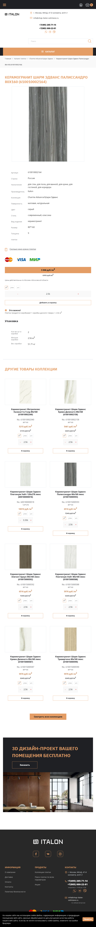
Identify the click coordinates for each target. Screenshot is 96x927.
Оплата (8, 882)
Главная (8, 59)
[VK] (48, 854)
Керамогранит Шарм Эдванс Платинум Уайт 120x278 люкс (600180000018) (25, 494)
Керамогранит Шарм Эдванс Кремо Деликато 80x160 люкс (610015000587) (25, 659)
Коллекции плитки (43, 872)
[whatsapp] (45, 32)
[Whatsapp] (74, 890)
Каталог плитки (20, 59)
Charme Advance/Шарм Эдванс (41, 59)
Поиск (90, 41)
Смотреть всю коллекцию (48, 716)
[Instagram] (60, 854)
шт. (18, 287)
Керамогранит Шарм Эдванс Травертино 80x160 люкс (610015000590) (70, 659)
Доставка (9, 877)
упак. (12, 287)
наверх (89, 899)
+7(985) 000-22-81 (47, 28)
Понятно (88, 919)
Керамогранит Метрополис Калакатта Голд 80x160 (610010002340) (25, 412)
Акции (37, 884)
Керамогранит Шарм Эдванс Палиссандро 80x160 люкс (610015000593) (70, 494)
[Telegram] (49, 32)
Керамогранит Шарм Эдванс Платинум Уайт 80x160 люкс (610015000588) (70, 577)
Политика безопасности (15, 891)
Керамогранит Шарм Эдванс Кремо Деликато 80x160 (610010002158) (70, 412)
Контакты (9, 887)
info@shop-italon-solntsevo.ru (46, 18)
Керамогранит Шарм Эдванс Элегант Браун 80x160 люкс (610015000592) (25, 577)
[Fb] (36, 854)
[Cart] (80, 4)
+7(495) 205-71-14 (47, 24)
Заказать (25, 765)
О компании (10, 872)
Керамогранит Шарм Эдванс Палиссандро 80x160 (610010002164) (48, 124)
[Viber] (53, 32)
